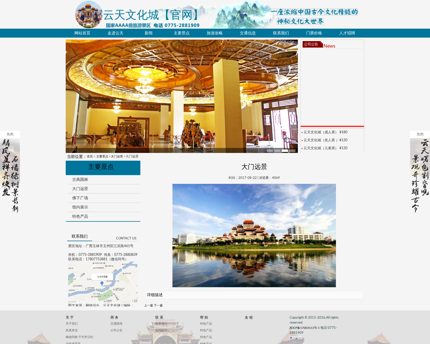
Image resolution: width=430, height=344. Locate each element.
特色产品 (80, 216)
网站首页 (82, 33)
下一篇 (158, 305)
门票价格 (314, 33)
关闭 (9, 134)
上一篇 (148, 305)
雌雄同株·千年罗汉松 (79, 337)
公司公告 (311, 44)
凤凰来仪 (72, 330)
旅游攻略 (215, 33)
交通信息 (248, 33)
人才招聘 (347, 33)
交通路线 (116, 323)
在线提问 (161, 330)
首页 (90, 156)
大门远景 (117, 156)
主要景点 (182, 33)
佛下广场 (80, 198)
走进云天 (115, 33)
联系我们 (281, 33)
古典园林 (80, 179)
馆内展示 (80, 207)
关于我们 (72, 323)
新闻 (149, 33)
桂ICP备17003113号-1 (305, 327)
